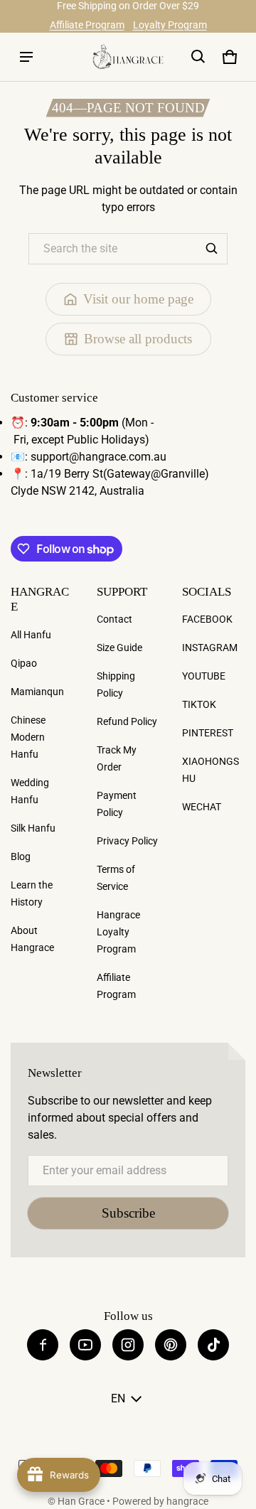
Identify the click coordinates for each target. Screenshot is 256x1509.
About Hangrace (32, 939)
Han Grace (81, 1501)
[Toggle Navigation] (26, 57)
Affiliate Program (87, 25)
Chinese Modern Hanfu (28, 737)
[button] (198, 57)
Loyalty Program (170, 25)
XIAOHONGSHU (210, 770)
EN (118, 1398)
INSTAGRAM (210, 647)
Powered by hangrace (160, 1501)
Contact (114, 619)
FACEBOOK (207, 619)
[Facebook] (42, 1344)
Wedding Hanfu (30, 791)
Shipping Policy (116, 684)
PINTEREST (207, 733)
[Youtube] (85, 1344)
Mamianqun (37, 691)
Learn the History (32, 893)
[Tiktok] (213, 1344)
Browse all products (138, 338)
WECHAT (201, 806)
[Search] (212, 248)
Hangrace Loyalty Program (118, 932)
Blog (21, 856)
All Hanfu (31, 634)
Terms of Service (116, 878)
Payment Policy (117, 804)
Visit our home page (138, 298)
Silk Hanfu (33, 828)
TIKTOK (199, 704)
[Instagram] (128, 1344)
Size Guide (119, 647)
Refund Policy (127, 721)
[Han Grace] (128, 56)
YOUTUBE (203, 676)
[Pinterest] (170, 1344)
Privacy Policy (127, 841)
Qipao (24, 663)
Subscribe (128, 1212)
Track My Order (117, 758)
